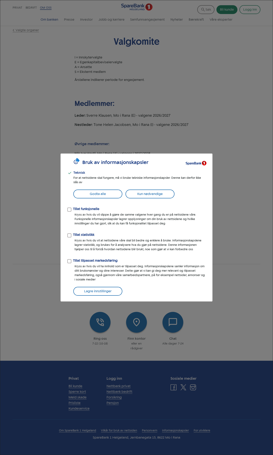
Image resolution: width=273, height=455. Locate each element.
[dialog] (136, 227)
